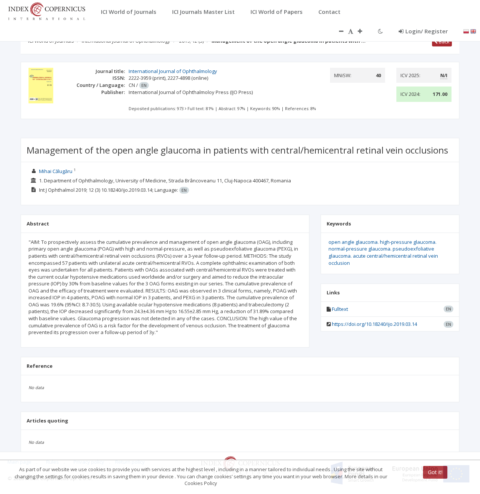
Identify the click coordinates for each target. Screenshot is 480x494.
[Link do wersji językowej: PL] (466, 30)
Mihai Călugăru (55, 171)
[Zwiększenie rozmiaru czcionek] (363, 31)
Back (444, 41)
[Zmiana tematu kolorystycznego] (380, 31)
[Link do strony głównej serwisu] (46, 10)
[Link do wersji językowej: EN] (473, 30)
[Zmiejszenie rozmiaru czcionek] (337, 31)
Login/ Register (426, 31)
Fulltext (340, 309)
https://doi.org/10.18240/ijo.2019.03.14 (374, 324)
